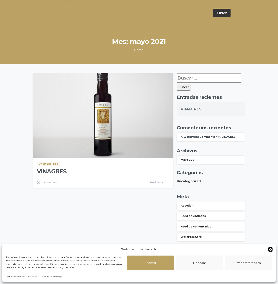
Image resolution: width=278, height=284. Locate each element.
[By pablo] (40, 150)
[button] (270, 249)
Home (139, 50)
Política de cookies (15, 276)
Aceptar (150, 263)
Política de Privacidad (37, 276)
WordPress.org (191, 237)
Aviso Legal (57, 276)
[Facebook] (240, 13)
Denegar (199, 263)
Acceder (187, 205)
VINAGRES (52, 171)
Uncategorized (189, 181)
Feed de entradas (193, 216)
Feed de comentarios (196, 226)
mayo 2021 (188, 160)
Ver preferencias (249, 263)
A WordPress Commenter (199, 137)
